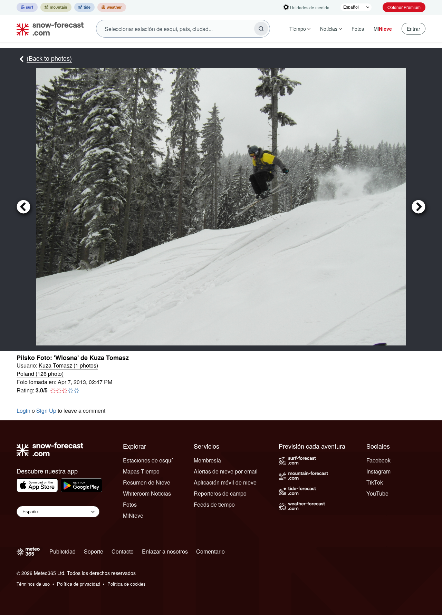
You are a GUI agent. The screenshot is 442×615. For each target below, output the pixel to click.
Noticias (328, 28)
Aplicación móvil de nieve (225, 482)
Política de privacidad (78, 583)
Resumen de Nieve (146, 482)
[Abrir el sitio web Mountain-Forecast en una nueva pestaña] (55, 7)
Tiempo (297, 28)
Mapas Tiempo (141, 471)
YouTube (377, 493)
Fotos (358, 28)
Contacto (123, 551)
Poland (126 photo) (40, 374)
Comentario (210, 551)
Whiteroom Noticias (147, 493)
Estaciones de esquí (148, 460)
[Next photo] (415, 206)
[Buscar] (261, 29)
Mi (383, 28)
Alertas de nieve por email (226, 471)
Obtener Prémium (404, 7)
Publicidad (62, 551)
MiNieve (133, 515)
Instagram (378, 471)
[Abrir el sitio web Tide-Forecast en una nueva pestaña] (84, 7)
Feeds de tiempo (214, 504)
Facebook (378, 460)
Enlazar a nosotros (165, 551)
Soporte (93, 551)
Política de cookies (126, 583)
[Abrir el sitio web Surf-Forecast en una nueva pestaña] (27, 7)
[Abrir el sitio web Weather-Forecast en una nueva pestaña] (111, 7)
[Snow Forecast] (48, 29)
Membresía (207, 460)
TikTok (374, 482)
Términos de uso (33, 583)
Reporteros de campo (220, 493)
